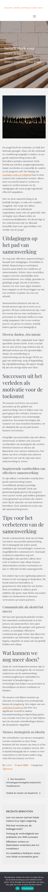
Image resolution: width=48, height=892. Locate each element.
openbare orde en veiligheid (17, 174)
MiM (7, 4)
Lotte (9, 765)
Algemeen (7, 768)
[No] (45, 883)
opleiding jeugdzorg (12, 707)
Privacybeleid (27, 888)
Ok (17, 888)
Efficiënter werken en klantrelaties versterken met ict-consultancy (23, 845)
